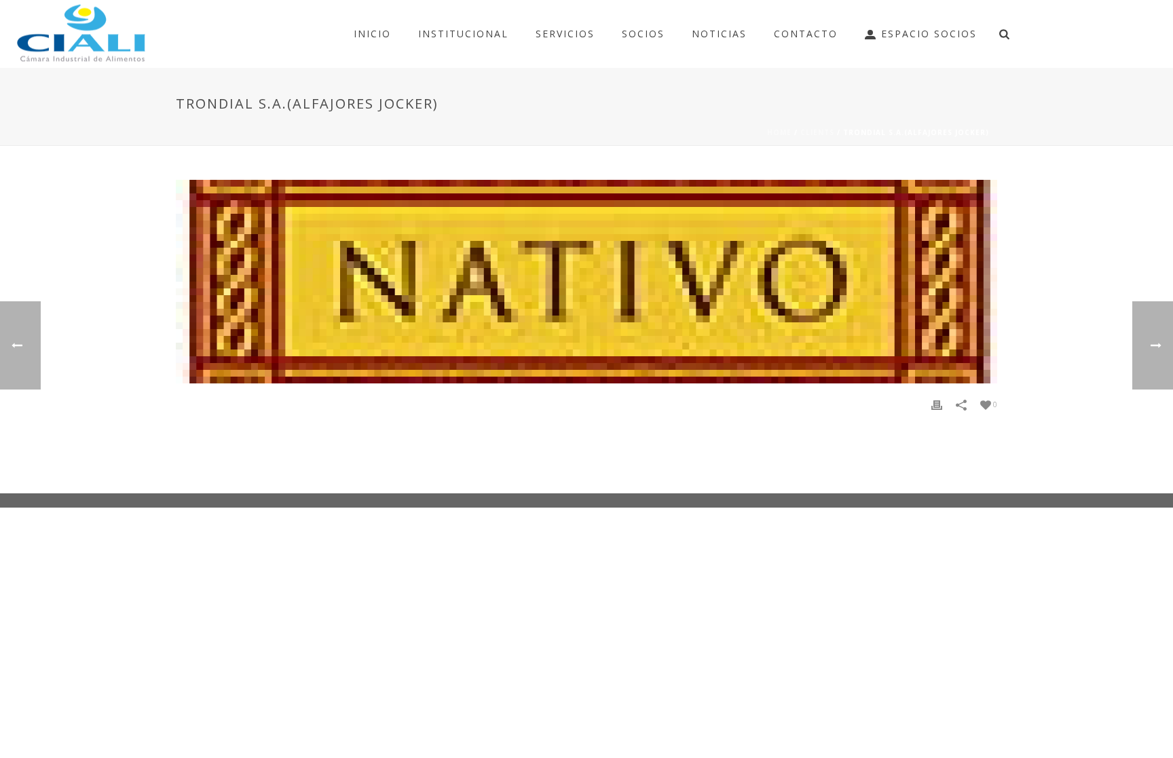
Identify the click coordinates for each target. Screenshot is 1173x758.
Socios (643, 33)
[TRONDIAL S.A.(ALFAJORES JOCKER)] (586, 281)
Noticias (719, 33)
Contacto (806, 33)
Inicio (372, 33)
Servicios (565, 33)
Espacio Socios (929, 33)
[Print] (936, 404)
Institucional (463, 33)
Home (779, 132)
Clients (817, 132)
